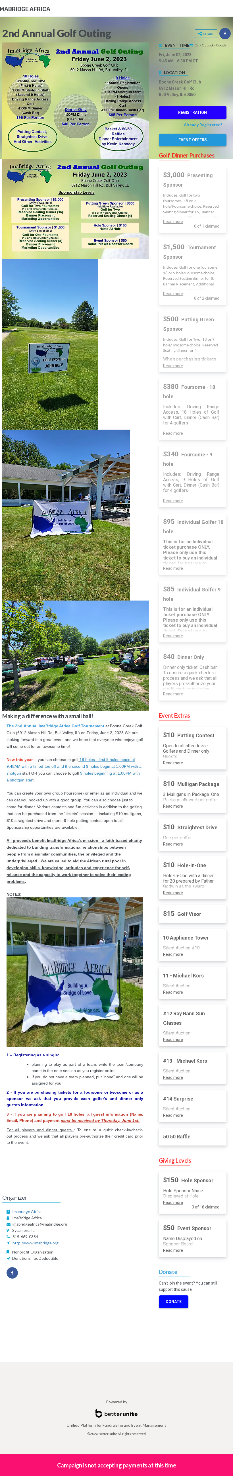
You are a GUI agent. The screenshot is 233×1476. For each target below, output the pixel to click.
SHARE (208, 34)
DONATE (174, 1301)
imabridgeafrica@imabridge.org (40, 1224)
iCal (196, 45)
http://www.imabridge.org (36, 1242)
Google (221, 45)
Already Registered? (203, 124)
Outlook (208, 45)
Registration (192, 112)
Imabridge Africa (26, 1211)
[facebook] (225, 33)
